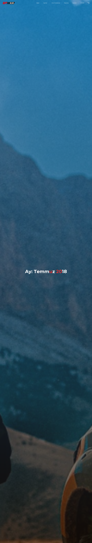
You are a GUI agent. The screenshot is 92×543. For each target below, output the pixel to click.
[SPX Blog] (9, 3)
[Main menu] (88, 3)
